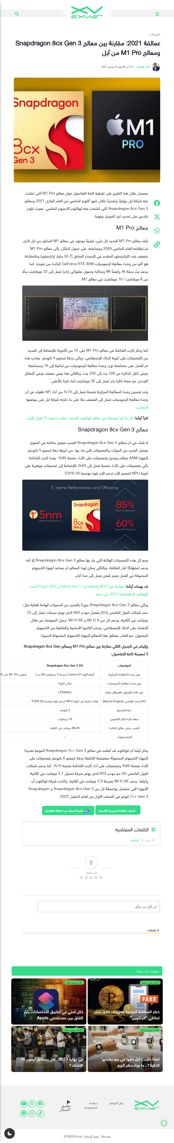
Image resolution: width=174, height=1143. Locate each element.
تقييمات (154, 33)
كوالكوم (134, 839)
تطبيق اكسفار (65, 1107)
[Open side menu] (157, 13)
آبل (148, 839)
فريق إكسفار (91, 1136)
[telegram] (24, 1113)
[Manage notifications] (164, 1123)
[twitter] (32, 1104)
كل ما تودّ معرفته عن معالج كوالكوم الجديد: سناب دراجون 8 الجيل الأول (80, 417)
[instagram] (32, 1113)
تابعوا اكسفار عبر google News (65, 810)
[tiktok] (40, 1113)
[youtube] (24, 1104)
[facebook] (40, 1104)
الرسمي (142, 406)
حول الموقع (117, 1102)
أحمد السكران (143, 66)
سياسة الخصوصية (90, 1104)
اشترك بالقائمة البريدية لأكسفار (117, 810)
